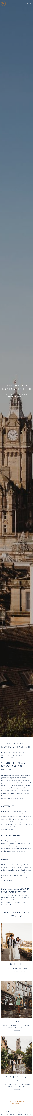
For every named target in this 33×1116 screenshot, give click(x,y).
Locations (10, 394)
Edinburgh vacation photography (11, 1112)
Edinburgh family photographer (15, 1114)
